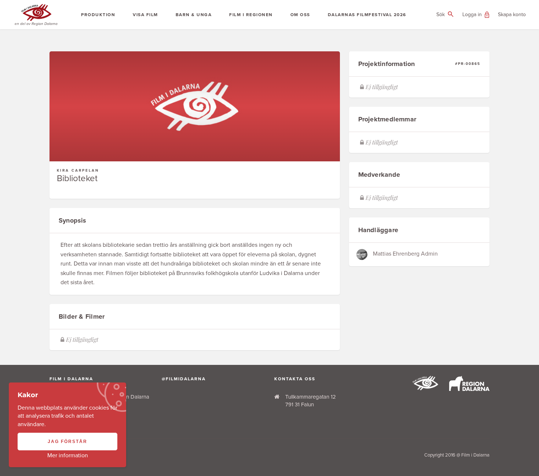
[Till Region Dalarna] (469, 389)
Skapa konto (512, 14)
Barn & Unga (194, 14)
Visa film (145, 14)
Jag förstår (67, 441)
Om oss (300, 14)
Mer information (67, 455)
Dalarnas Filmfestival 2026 (367, 14)
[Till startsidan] (425, 388)
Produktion (98, 14)
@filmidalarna (184, 378)
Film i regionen (251, 14)
